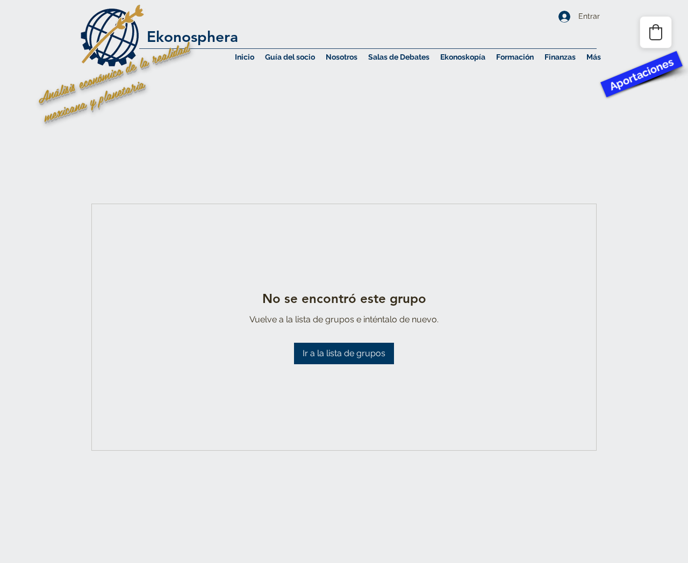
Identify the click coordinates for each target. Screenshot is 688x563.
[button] (341, 57)
